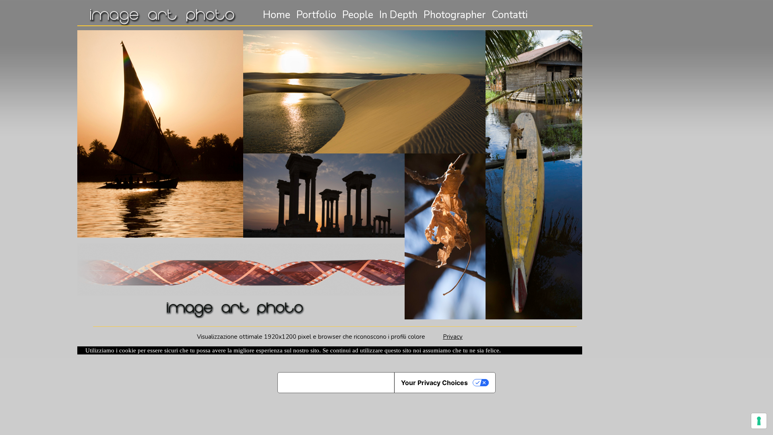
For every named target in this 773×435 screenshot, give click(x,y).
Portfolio (316, 15)
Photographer (455, 15)
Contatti (510, 15)
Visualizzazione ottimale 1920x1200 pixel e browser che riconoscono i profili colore (320, 337)
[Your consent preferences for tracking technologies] (759, 421)
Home (276, 15)
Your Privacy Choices (434, 383)
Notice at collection (336, 383)
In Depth (398, 15)
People (357, 15)
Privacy (453, 337)
